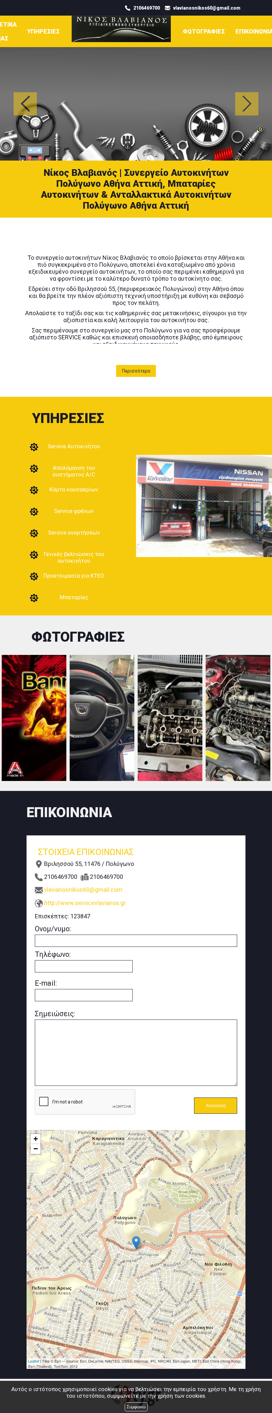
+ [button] (36, 1139)
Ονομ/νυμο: (53, 929)
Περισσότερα (136, 371)
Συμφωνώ (136, 1406)
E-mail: (46, 983)
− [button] (36, 1149)
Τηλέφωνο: (53, 954)
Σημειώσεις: (55, 1014)
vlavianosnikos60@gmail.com (83, 889)
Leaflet (33, 1361)
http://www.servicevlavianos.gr (85, 902)
